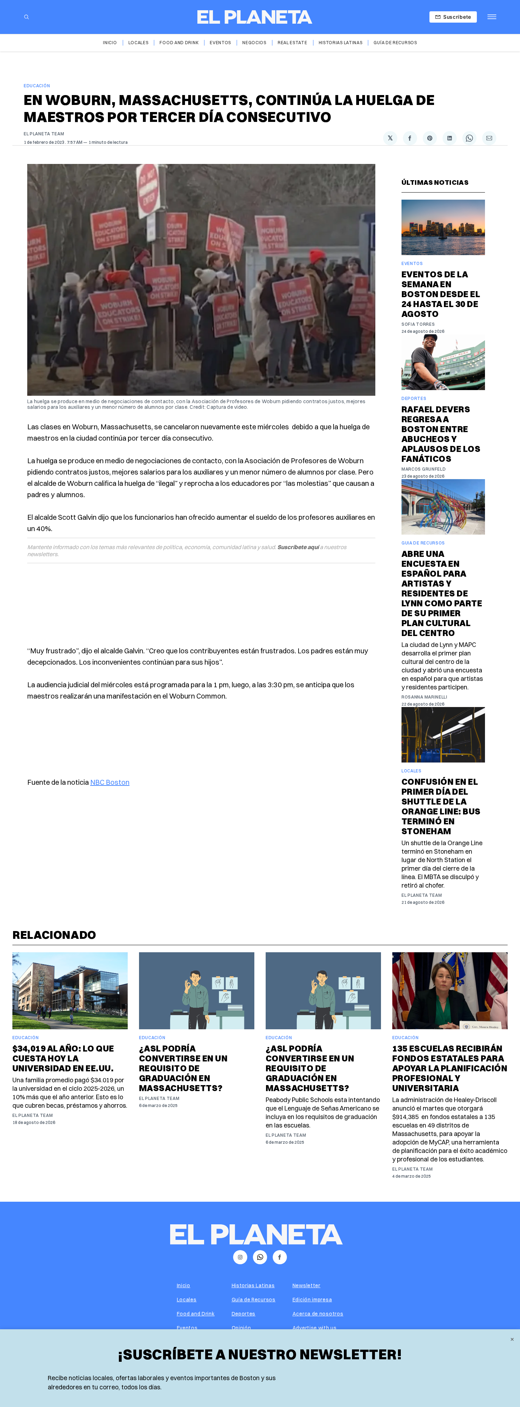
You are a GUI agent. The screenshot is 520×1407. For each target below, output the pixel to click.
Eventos (220, 42)
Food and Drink (179, 42)
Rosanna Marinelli (424, 697)
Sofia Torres (418, 324)
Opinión (241, 1328)
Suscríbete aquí (298, 547)
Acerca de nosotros (318, 1314)
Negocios (254, 42)
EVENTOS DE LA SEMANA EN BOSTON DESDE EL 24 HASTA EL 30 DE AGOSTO (440, 294)
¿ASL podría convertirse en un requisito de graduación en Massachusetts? (183, 1068)
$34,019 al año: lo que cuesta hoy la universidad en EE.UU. (63, 1058)
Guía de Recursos (395, 42)
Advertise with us (315, 1328)
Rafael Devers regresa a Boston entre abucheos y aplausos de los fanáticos (440, 434)
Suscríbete (457, 17)
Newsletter (306, 1285)
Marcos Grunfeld (423, 469)
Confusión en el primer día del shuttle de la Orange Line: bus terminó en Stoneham (441, 806)
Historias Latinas (341, 42)
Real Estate (292, 42)
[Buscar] (26, 17)
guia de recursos (423, 543)
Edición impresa (312, 1299)
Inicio (110, 42)
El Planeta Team (44, 133)
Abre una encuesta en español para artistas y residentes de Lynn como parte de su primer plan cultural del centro (441, 593)
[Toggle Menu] (491, 17)
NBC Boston (109, 782)
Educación (37, 85)
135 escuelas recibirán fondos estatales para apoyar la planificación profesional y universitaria (449, 1068)
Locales (138, 42)
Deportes (414, 398)
